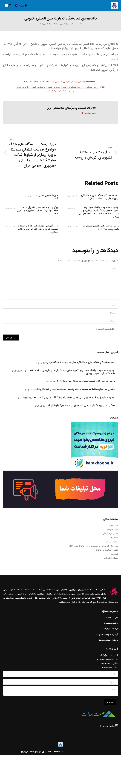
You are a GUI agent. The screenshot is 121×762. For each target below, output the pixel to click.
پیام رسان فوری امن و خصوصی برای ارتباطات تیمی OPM (93, 546)
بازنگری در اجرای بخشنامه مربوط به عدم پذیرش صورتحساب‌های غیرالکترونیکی (75, 389)
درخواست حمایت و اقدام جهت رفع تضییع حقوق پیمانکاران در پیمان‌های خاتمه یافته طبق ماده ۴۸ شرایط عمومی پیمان (99, 212)
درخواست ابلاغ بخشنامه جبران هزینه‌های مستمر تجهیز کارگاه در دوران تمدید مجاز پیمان (70, 397)
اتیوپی (64, 87)
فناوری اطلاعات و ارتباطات (107, 550)
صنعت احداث (112, 542)
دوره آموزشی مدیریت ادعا (47, 197)
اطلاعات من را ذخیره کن (105, 329)
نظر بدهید (28, 82)
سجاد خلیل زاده (111, 558)
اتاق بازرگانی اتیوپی (91, 87)
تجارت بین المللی (54, 87)
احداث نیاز (113, 525)
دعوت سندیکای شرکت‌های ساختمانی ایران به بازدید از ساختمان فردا (100, 197)
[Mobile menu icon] (7, 5)
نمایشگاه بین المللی (39, 87)
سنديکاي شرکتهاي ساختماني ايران (35, 751)
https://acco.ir (89, 113)
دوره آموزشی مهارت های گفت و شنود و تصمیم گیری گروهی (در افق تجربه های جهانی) (38, 229)
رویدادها (75, 82)
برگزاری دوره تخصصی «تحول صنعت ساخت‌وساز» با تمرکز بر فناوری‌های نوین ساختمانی (37, 211)
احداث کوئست (111, 529)
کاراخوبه (114, 537)
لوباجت (114, 554)
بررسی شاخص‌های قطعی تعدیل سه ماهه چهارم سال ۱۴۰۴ (100, 227)
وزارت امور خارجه (23, 87)
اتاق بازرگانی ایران (75, 87)
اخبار (82, 82)
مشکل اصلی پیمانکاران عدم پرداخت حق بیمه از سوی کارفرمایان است (80, 405)
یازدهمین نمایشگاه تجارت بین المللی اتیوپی (60, 91)
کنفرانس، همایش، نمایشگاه (58, 82)
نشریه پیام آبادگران (109, 533)
